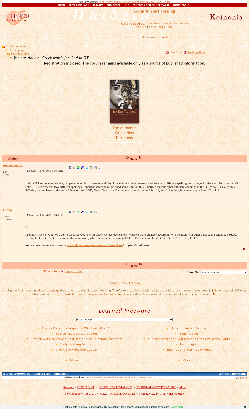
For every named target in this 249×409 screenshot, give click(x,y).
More (76, 360)
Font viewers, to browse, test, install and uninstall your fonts (76, 339)
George (8, 210)
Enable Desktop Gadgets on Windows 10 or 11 (76, 328)
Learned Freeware (124, 310)
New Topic (176, 52)
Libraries (26, 290)
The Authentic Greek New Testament (124, 132)
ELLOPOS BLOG (41, 373)
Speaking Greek (20, 53)
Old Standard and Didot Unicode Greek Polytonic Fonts (189, 339)
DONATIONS (179, 5)
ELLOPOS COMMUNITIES (16, 373)
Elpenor (242, 377)
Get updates (222, 290)
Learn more (177, 406)
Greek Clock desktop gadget (76, 349)
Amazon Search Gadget (188, 328)
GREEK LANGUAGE (78, 5)
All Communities (16, 46)
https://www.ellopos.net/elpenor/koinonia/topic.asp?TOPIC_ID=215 (135, 1)
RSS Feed (141, 26)
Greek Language (48, 290)
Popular (184, 23)
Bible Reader (189, 333)
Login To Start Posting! (154, 11)
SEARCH (150, 5)
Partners (152, 26)
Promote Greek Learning (124, 283)
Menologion (189, 344)
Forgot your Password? (155, 37)
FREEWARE (163, 5)
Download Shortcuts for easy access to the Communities (93, 294)
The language (16, 50)
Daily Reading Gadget (76, 344)
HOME (61, 5)
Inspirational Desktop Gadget (189, 349)
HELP (126, 5)
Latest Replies (170, 23)
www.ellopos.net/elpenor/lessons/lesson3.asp (95, 245)
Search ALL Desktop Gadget (76, 333)
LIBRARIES (97, 5)
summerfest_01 (13, 165)
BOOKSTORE (113, 5)
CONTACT (137, 5)
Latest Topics (154, 23)
